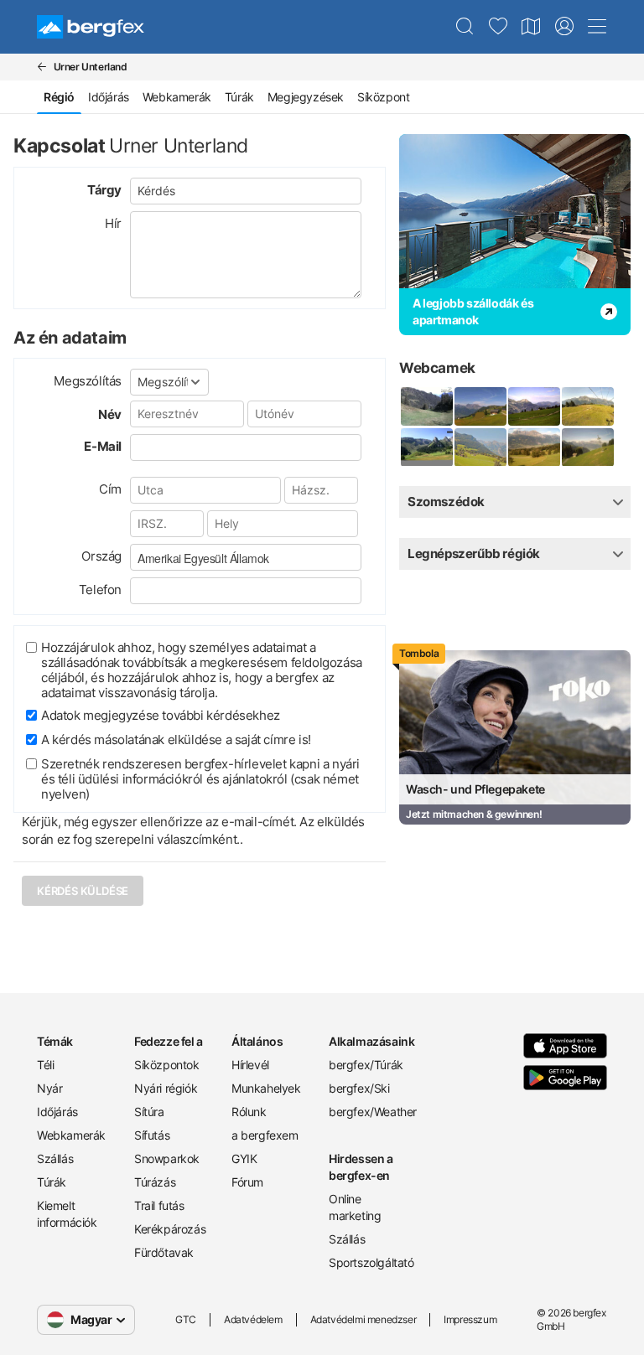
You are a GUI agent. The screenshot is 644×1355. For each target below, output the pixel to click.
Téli (45, 1065)
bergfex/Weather (371, 1111)
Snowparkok (167, 1158)
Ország (101, 556)
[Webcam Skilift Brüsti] (426, 406)
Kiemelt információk (67, 1213)
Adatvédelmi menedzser (363, 1319)
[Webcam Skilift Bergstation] (587, 406)
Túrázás (154, 1182)
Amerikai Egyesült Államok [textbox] (203, 558)
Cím (110, 489)
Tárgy (104, 190)
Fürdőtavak (164, 1252)
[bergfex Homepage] (90, 27)
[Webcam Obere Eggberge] (533, 406)
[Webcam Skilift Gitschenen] (426, 447)
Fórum (247, 1182)
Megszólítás (88, 381)
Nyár (49, 1088)
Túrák (239, 97)
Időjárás (108, 97)
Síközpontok (167, 1065)
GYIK (244, 1158)
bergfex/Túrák (366, 1065)
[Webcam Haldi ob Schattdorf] (479, 447)
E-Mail (103, 446)
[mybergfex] (564, 27)
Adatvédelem (253, 1319)
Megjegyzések (305, 97)
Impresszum (470, 1319)
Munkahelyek (266, 1088)
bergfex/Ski (359, 1088)
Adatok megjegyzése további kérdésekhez (160, 715)
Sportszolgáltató (371, 1262)
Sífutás (151, 1135)
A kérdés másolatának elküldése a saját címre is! (176, 739)
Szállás (55, 1158)
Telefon (100, 589)
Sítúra (149, 1111)
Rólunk (249, 1111)
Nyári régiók (165, 1088)
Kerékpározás (169, 1229)
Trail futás (159, 1205)
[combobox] (245, 557)
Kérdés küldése (82, 890)
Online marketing (355, 1207)
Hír (113, 223)
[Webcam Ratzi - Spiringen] (587, 447)
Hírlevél (250, 1065)
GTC (185, 1319)
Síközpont (383, 97)
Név (110, 414)
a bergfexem (265, 1135)
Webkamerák (177, 97)
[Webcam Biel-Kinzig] (479, 406)
